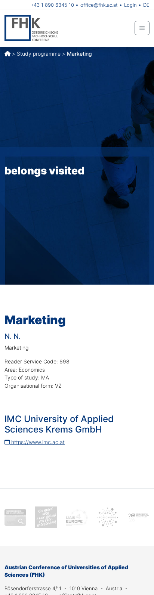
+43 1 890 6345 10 (52, 5)
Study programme (39, 53)
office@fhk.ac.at (99, 5)
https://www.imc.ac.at (37, 442)
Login (130, 5)
